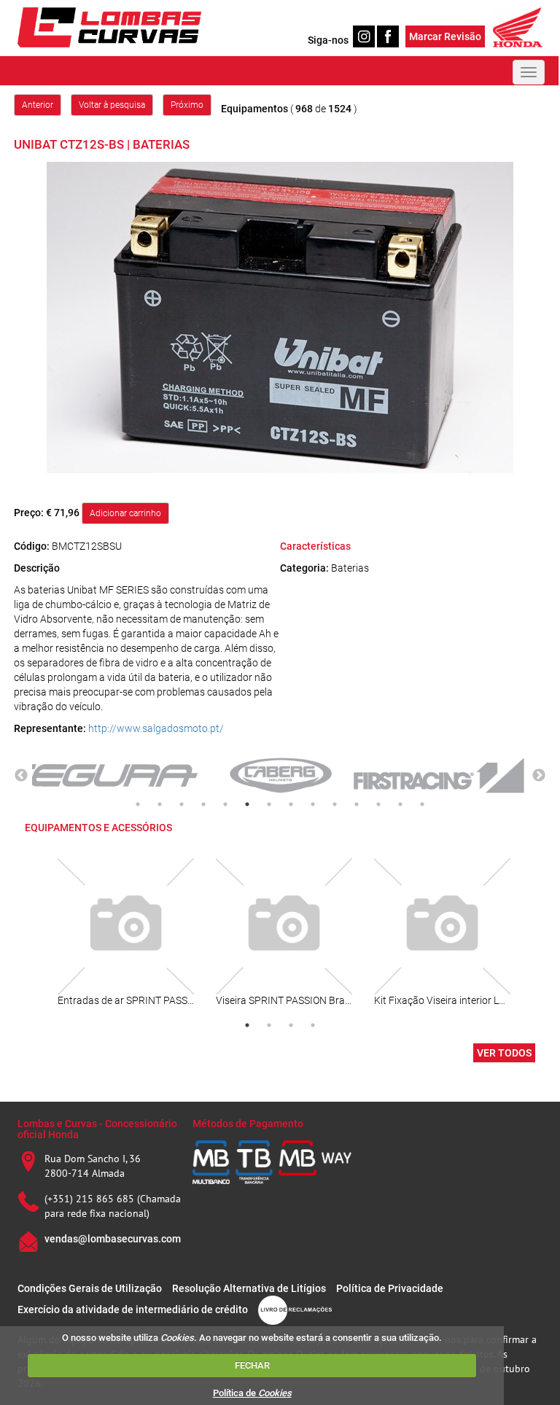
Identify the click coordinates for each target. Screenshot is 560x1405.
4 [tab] (203, 804)
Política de (252, 1393)
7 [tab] (269, 804)
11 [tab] (356, 804)
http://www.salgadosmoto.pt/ (156, 728)
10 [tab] (334, 804)
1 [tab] (138, 804)
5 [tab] (225, 804)
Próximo (187, 105)
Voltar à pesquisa (112, 105)
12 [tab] (378, 804)
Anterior (37, 105)
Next (539, 775)
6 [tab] (247, 804)
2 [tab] (159, 804)
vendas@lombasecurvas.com (112, 1239)
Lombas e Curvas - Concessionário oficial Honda (97, 1129)
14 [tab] (422, 804)
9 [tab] (313, 804)
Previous (21, 775)
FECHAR (252, 1365)
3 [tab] (181, 804)
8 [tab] (291, 804)
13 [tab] (400, 804)
